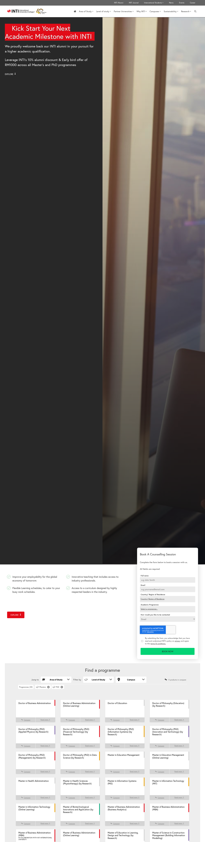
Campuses (154, 11)
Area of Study (85, 11)
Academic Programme (150, 605)
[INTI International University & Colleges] (27, 11)
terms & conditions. (158, 643)
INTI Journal (133, 3)
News (171, 3)
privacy (177, 641)
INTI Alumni (118, 3)
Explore (9, 74)
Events (181, 3)
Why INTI (141, 11)
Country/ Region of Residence (153, 594)
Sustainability (170, 11)
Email (143, 585)
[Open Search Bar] (195, 11)
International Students (153, 3)
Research (185, 11)
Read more (45, 720)
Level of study (102, 11)
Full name (145, 576)
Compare (27, 720)
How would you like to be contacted (155, 615)
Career (192, 3)
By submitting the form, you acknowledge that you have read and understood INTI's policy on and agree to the (167, 641)
